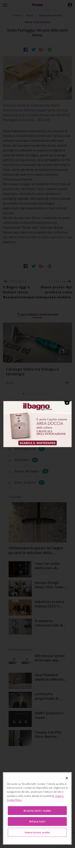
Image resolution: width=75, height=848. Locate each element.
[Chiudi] (66, 778)
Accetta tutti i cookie (37, 811)
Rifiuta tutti (37, 821)
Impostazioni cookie (37, 832)
